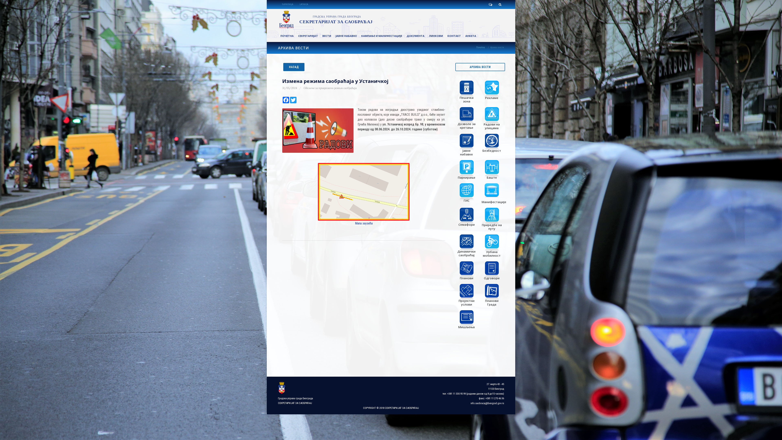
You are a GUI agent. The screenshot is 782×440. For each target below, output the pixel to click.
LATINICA (304, 4)
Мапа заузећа (364, 223)
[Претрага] (500, 4)
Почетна (480, 47)
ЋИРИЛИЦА (287, 4)
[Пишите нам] (490, 4)
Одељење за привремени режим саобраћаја (330, 88)
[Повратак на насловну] (325, 19)
